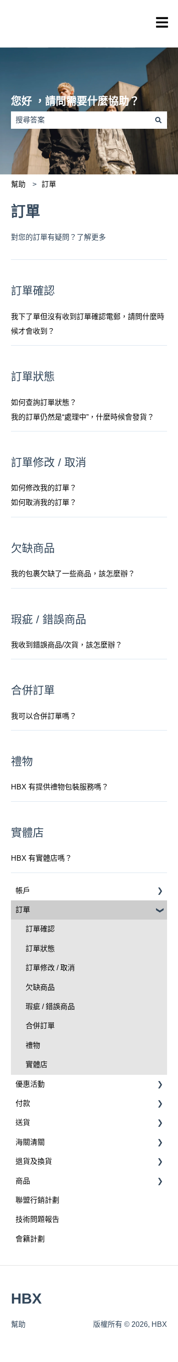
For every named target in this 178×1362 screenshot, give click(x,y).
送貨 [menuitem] (23, 1122)
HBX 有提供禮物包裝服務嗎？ (60, 787)
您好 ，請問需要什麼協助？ (75, 101)
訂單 (49, 184)
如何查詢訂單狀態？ (44, 402)
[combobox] (80, 120)
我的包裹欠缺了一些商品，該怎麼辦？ (73, 574)
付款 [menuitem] (23, 1103)
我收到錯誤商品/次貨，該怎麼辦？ (66, 645)
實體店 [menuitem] (36, 1064)
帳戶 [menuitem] (23, 890)
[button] (159, 891)
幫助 (18, 184)
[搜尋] (158, 120)
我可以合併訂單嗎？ (44, 716)
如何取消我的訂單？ (44, 502)
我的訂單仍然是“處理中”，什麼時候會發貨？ (82, 417)
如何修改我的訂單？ (44, 488)
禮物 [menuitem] (33, 1045)
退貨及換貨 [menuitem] (34, 1161)
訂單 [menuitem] (23, 910)
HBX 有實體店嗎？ (41, 858)
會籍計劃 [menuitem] (30, 1239)
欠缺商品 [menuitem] (40, 987)
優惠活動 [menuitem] (30, 1084)
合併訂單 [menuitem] (40, 1026)
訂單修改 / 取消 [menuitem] (50, 968)
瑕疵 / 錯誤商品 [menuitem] (50, 1006)
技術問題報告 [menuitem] (37, 1219)
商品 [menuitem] (23, 1181)
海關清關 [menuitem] (30, 1142)
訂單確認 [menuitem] (40, 929)
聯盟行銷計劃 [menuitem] (37, 1200)
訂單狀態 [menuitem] (40, 948)
